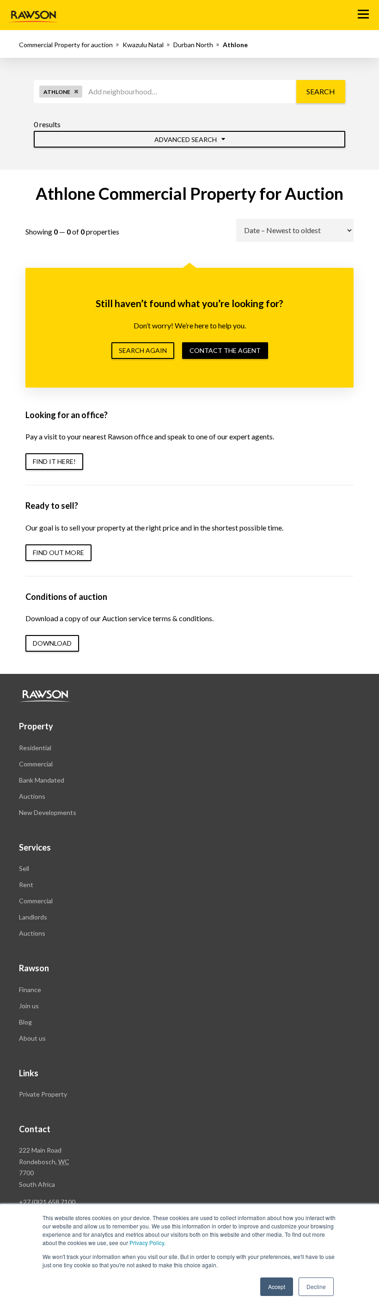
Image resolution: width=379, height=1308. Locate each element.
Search (320, 91)
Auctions (32, 796)
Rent (26, 884)
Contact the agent (225, 350)
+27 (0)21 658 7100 (47, 1202)
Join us (29, 1006)
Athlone (235, 45)
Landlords (33, 917)
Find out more (58, 552)
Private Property (43, 1094)
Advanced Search (186, 139)
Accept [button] (276, 1286)
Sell (24, 868)
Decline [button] (316, 1286)
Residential (35, 748)
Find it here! (54, 461)
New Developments (47, 812)
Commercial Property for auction (66, 45)
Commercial (36, 764)
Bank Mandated (41, 780)
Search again (143, 350)
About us (32, 1038)
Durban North (193, 45)
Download (52, 643)
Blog (25, 1022)
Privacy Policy (146, 1242)
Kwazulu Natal (143, 45)
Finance (30, 989)
